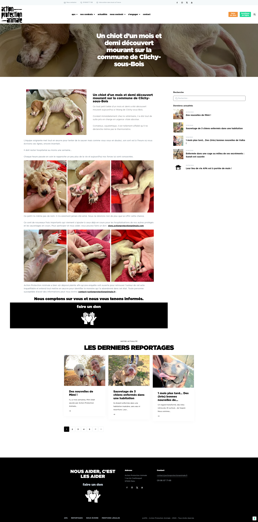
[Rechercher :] (209, 98)
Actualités (102, 14)
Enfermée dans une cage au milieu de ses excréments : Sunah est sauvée (215, 155)
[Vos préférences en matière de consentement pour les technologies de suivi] (254, 518)
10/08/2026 (189, 150)
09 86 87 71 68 (164, 481)
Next (95, 429)
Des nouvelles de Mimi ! (198, 115)
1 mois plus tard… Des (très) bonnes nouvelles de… (173, 397)
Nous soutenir (116, 14)
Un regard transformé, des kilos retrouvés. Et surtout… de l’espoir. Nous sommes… (172, 408)
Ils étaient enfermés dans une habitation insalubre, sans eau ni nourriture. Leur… (126, 406)
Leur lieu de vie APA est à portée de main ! (209, 168)
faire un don (89, 307)
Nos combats (86, 14)
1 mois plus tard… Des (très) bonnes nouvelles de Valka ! (215, 142)
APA (73, 14)
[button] (254, 14)
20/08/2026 (190, 112)
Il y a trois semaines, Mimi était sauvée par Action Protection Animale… (82, 403)
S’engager (133, 14)
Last (101, 429)
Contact (146, 14)
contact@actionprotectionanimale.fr (96, 292)
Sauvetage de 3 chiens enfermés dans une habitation (214, 128)
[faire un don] (89, 318)
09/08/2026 (190, 165)
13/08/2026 (189, 125)
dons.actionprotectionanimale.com (126, 226)
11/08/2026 (189, 137)
